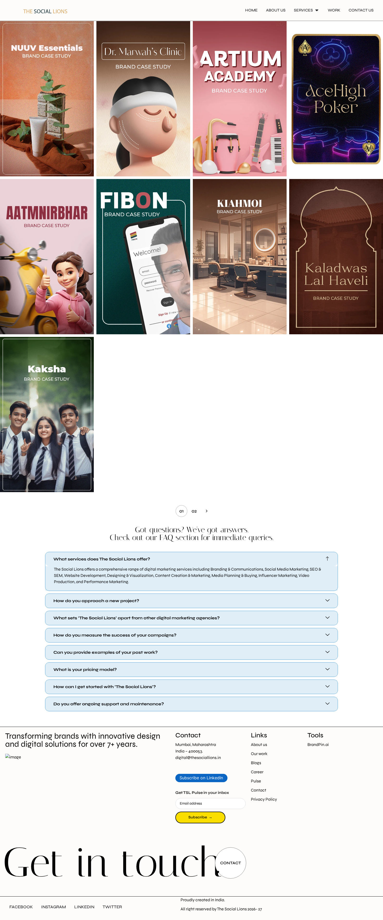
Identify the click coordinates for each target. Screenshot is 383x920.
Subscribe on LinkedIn (201, 777)
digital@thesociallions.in (198, 757)
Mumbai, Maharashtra (196, 744)
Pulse (256, 781)
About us (259, 744)
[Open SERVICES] (316, 10)
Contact (258, 790)
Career (257, 771)
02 (194, 511)
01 (181, 511)
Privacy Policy (264, 799)
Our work (259, 753)
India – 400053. (189, 751)
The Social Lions (232, 908)
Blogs (256, 762)
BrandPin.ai (318, 744)
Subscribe (200, 817)
